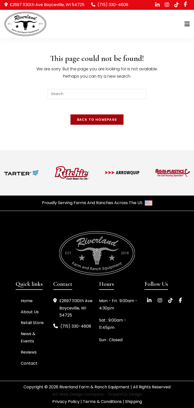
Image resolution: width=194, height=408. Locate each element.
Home (27, 301)
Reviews (29, 352)
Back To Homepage (97, 119)
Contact (29, 363)
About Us (30, 312)
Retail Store (32, 323)
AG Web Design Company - (80, 394)
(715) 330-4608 (113, 5)
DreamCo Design (125, 394)
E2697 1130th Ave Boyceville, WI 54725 (75, 308)
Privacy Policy (66, 401)
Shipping (133, 401)
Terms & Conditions (102, 401)
